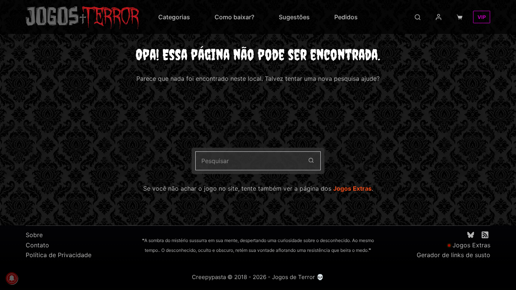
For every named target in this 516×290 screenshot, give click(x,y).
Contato (37, 245)
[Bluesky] (470, 235)
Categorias (174, 17)
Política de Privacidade (58, 255)
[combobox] (249, 160)
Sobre (34, 235)
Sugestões (294, 17)
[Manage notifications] (12, 278)
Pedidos (346, 17)
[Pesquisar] (417, 17)
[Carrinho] (461, 17)
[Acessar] (439, 17)
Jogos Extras (352, 188)
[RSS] (485, 235)
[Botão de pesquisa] (311, 161)
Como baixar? (234, 17)
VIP (481, 17)
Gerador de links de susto (453, 255)
